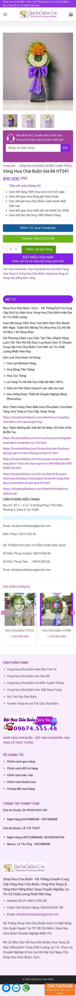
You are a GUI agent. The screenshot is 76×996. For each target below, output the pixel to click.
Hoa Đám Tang (60, 269)
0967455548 (60, 989)
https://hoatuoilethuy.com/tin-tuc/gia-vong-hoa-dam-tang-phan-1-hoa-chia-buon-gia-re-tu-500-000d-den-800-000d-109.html (37, 464)
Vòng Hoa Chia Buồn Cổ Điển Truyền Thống (45, 165)
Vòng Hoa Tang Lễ (57, 273)
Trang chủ (9, 165)
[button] (5, 14)
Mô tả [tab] (10, 299)
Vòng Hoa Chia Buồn (31, 273)
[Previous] (9, 71)
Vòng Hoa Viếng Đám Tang (19, 277)
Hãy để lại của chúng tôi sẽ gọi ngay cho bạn (39, 137)
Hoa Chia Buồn (17, 269)
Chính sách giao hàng (21, 761)
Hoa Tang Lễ (10, 273)
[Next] (66, 71)
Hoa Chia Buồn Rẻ (38, 269)
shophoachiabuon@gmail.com (37, 914)
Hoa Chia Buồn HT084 (56, 630)
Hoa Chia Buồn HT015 (19, 630)
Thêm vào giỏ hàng (39, 249)
